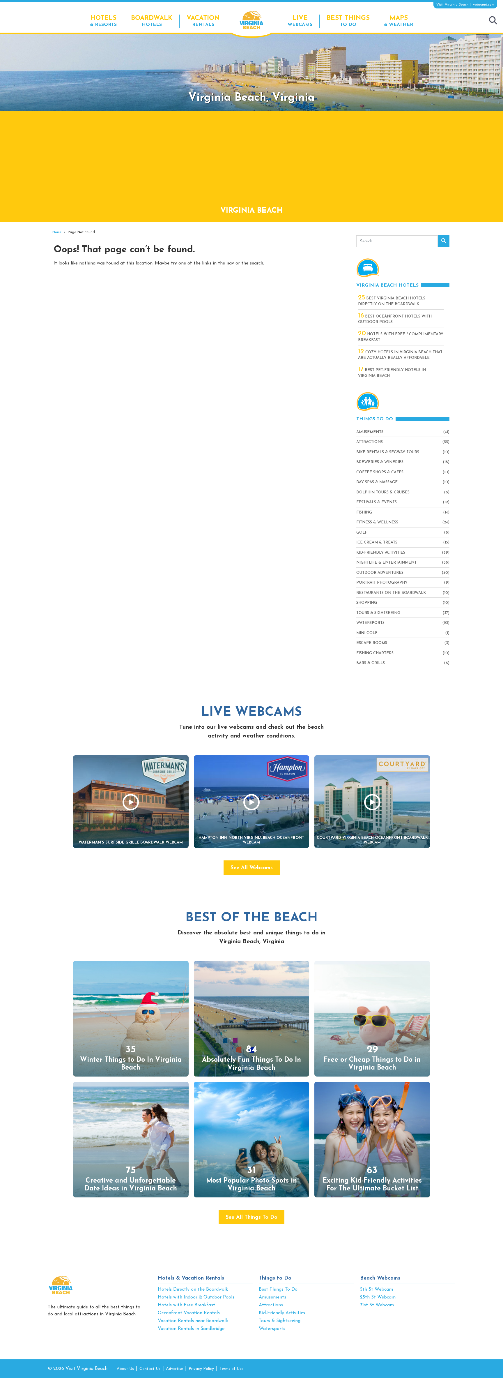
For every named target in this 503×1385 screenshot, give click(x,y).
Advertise (174, 1369)
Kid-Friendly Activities (380, 553)
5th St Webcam (376, 1289)
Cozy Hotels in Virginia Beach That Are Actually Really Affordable (400, 355)
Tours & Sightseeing (378, 613)
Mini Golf (366, 633)
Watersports (370, 623)
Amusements (369, 432)
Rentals (203, 21)
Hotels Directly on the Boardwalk (193, 1289)
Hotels (151, 21)
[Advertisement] (251, 161)
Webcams (300, 21)
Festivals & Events (376, 502)
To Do (348, 21)
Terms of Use (231, 1369)
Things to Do (275, 1278)
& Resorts (103, 21)
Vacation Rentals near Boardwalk (193, 1321)
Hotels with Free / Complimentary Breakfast (400, 336)
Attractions (369, 442)
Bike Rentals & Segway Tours (387, 452)
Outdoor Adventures (379, 573)
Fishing (364, 512)
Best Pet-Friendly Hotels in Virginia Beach (392, 372)
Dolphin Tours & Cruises (383, 492)
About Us (125, 1369)
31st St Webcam (377, 1305)
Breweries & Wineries (379, 462)
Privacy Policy (201, 1369)
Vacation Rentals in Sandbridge (191, 1328)
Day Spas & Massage (377, 482)
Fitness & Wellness (377, 522)
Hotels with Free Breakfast (186, 1305)
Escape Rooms (371, 643)
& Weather (398, 21)
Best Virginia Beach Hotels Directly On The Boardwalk (391, 301)
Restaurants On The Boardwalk (391, 593)
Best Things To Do (278, 1289)
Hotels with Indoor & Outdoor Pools (196, 1297)
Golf (361, 532)
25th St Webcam (378, 1297)
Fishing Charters (375, 653)
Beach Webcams (380, 1278)
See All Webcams (252, 868)
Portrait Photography (382, 583)
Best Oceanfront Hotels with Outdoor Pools (395, 319)
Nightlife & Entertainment (386, 562)
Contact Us (149, 1369)
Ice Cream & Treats (376, 542)
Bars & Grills (370, 663)
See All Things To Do (251, 1217)
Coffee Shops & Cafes (379, 472)
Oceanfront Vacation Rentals (189, 1313)
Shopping (366, 603)
